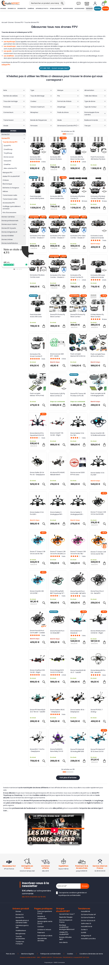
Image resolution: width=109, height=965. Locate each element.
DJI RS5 (83, 932)
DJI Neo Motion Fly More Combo (97, 315)
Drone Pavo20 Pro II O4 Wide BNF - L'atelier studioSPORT (57, 632)
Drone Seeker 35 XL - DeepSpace (77, 711)
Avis (43, 162)
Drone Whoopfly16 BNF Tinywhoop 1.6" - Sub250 (57, 592)
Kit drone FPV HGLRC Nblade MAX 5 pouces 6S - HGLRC (57, 473)
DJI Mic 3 (84, 930)
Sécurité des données (42, 939)
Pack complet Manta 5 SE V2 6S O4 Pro (77, 355)
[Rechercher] (62, 3)
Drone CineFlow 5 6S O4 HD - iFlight (37, 671)
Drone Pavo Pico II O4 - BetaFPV (97, 592)
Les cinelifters (9, 56)
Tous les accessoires (20, 937)
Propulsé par (48, 962)
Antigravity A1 (86, 936)
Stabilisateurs (55, 8)
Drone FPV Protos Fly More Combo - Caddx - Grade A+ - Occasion (77, 315)
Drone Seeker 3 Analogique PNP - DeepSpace (56, 513)
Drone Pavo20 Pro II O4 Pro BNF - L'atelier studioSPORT (37, 632)
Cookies (70, 954)
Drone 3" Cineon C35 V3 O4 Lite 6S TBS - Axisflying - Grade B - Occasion (98, 553)
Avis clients (63, 942)
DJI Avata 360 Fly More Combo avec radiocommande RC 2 (77, 158)
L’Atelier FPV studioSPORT (64, 933)
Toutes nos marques (20, 942)
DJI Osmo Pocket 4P (88, 914)
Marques (89, 8)
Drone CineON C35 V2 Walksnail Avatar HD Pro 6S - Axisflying (98, 434)
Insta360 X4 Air (86, 926)
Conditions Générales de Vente (91, 954)
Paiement (41, 932)
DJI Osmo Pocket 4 (88, 917)
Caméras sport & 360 (22, 926)
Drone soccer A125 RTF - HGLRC (57, 355)
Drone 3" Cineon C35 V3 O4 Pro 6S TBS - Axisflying (78, 552)
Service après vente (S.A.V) (44, 922)
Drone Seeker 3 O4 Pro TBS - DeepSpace (77, 434)
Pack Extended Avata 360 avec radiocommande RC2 (36, 315)
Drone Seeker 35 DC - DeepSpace (57, 711)
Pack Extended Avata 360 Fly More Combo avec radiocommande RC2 (37, 197)
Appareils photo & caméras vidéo (22, 921)
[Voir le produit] (43, 286)
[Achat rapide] (43, 168)
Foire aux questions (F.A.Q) (44, 912)
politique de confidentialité (70, 895)
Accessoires (79, 8)
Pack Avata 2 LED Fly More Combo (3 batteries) (57, 394)
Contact (40, 927)
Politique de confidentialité (50, 954)
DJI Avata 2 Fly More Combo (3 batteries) (77, 197)
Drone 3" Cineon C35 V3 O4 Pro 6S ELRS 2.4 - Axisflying (57, 552)
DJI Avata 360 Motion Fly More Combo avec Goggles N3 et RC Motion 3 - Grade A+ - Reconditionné (57, 158)
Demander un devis (44, 936)
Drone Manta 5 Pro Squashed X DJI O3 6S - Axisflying (37, 434)
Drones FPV (21, 8)
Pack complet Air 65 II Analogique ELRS (98, 394)
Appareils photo (42, 8)
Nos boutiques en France (65, 921)
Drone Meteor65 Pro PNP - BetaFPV (98, 671)
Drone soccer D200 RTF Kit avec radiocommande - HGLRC (77, 473)
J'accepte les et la (73, 894)
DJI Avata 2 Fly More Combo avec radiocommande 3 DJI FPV (37, 276)
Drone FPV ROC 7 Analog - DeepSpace (97, 711)
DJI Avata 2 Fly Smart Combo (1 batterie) (36, 355)
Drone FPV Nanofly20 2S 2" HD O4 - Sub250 (37, 711)
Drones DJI (12, 8)
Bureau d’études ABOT (65, 938)
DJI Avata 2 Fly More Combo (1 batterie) (98, 197)
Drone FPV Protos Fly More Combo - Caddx (57, 315)
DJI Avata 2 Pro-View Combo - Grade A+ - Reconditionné (57, 276)
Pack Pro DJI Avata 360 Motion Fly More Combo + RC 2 (98, 158)
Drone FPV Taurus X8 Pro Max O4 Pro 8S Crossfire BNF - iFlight (78, 394)
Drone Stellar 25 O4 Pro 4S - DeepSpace (37, 473)
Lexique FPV (6, 65)
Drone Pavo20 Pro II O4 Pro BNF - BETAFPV (78, 592)
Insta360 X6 (85, 911)
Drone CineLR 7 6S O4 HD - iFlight (56, 434)
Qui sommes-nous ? (67, 914)
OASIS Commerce (59, 962)
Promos (105, 8)
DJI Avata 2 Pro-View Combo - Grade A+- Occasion (78, 237)
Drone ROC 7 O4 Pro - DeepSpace (37, 750)
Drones (3, 8)
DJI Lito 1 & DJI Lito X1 (88, 920)
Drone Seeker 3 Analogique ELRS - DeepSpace (77, 513)
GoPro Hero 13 (86, 923)
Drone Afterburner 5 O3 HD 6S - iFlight (98, 632)
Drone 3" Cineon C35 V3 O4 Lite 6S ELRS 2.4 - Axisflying (98, 513)
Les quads (7, 51)
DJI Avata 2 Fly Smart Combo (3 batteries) (76, 276)
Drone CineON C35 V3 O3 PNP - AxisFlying (37, 592)
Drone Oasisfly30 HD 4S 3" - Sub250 (78, 671)
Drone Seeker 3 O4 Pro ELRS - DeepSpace (37, 513)
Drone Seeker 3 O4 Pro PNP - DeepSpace (97, 474)
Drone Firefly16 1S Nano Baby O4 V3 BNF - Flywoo (56, 750)
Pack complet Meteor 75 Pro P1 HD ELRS (37, 394)
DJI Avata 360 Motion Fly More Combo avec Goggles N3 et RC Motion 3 (36, 158)
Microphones (68, 8)
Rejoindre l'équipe (65, 917)
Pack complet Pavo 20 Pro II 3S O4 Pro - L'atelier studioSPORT (98, 355)
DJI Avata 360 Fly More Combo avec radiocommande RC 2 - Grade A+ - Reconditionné (57, 197)
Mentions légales (27, 954)
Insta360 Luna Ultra (88, 939)
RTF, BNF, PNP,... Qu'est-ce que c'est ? (54, 68)
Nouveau (97, 8)
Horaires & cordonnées (42, 917)
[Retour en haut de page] (106, 673)
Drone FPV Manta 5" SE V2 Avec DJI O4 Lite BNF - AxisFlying (98, 750)
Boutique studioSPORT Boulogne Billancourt (67, 927)
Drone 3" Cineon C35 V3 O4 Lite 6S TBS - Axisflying (37, 552)
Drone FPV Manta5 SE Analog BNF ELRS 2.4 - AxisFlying (77, 750)
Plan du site (10, 954)
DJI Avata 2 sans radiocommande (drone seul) (97, 237)
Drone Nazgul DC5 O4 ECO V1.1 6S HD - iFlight (57, 671)
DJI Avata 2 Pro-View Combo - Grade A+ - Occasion (37, 237)
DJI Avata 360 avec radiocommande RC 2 (98, 276)
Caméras (31, 8)
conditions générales (77, 893)
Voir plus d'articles (68, 777)
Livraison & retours (44, 930)
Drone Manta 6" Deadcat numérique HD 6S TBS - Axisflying (76, 632)
